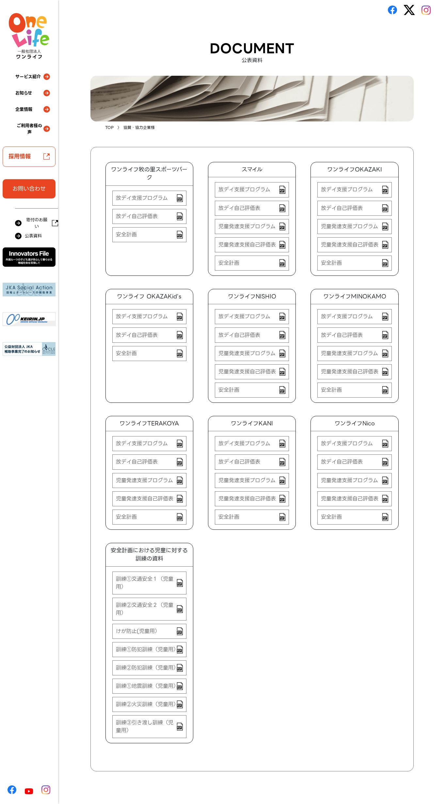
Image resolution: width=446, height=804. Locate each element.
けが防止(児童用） (138, 631)
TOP (109, 127)
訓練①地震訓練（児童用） (147, 686)
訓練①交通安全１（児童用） (144, 583)
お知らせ (23, 92)
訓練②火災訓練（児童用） (147, 704)
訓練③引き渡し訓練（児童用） (144, 726)
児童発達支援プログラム (247, 226)
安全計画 (126, 234)
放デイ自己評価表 (137, 216)
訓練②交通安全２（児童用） (144, 609)
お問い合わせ (29, 188)
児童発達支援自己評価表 (247, 245)
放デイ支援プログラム (142, 198)
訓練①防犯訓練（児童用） (147, 649)
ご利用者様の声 (29, 128)
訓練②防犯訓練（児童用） (147, 668)
